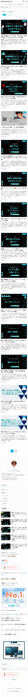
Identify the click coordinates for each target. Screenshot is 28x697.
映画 (4, 14)
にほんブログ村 (4, 563)
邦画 (5, 503)
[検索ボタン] (23, 1)
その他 (5, 498)
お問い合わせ (18, 688)
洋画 (5, 500)
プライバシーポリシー (11, 688)
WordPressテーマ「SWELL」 (13, 614)
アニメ (5, 495)
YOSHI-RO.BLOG (6, 1)
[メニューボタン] (26, 1)
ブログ (5, 489)
